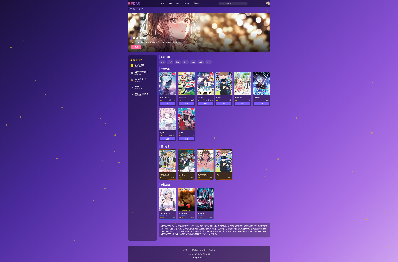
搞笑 (177, 62)
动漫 (162, 3)
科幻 (208, 62)
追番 (167, 103)
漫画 (170, 3)
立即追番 (136, 47)
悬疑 (193, 62)
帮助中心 (194, 250)
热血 (162, 62)
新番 (178, 3)
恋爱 (170, 62)
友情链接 (203, 250)
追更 (167, 139)
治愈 (200, 62)
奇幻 (185, 62)
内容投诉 (212, 250)
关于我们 (186, 250)
